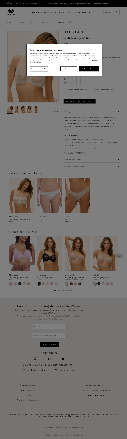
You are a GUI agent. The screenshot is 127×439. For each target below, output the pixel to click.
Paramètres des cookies (39, 69)
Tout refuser (69, 69)
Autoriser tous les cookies (88, 69)
